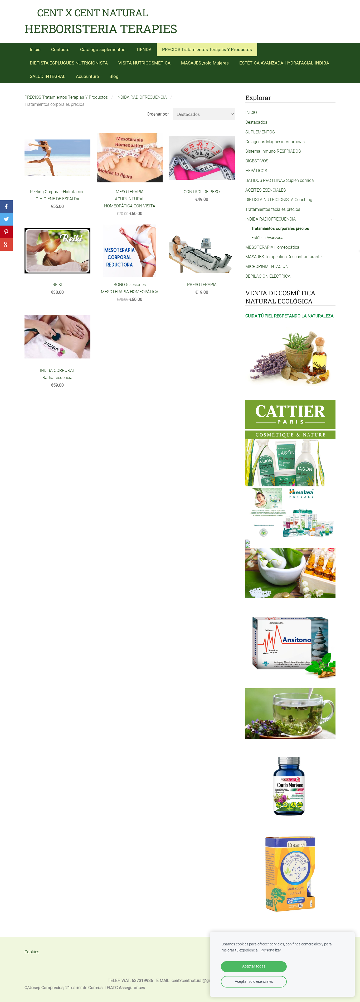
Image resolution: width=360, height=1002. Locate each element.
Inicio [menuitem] (35, 49)
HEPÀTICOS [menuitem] (256, 170)
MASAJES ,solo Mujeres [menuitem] (205, 63)
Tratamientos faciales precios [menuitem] (272, 209)
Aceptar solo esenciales (254, 981)
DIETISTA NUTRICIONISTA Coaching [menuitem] (278, 199)
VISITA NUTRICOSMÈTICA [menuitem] (144, 63)
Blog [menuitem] (114, 76)
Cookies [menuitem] (32, 951)
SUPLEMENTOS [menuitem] (260, 131)
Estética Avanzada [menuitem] (267, 237)
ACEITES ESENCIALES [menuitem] (265, 190)
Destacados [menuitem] (256, 122)
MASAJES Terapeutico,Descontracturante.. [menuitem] (284, 256)
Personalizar (271, 950)
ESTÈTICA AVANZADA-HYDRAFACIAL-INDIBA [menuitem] (284, 63)
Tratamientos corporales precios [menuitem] (280, 228)
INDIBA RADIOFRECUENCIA (141, 97)
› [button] (333, 219)
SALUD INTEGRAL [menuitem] (47, 76)
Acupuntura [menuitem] (87, 76)
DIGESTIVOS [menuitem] (256, 160)
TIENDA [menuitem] (144, 49)
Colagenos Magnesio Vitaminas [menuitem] (275, 141)
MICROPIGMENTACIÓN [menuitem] (266, 266)
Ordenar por (158, 114)
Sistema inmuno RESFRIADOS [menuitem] (273, 151)
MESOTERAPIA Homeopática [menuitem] (272, 247)
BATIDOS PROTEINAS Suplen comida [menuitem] (279, 180)
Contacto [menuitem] (60, 49)
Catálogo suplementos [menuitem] (102, 49)
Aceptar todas (253, 966)
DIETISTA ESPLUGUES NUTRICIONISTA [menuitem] (69, 63)
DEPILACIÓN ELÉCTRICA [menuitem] (267, 276)
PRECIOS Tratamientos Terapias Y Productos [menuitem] (207, 49)
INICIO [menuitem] (251, 112)
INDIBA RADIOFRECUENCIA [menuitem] (270, 219)
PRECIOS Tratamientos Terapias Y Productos (66, 97)
